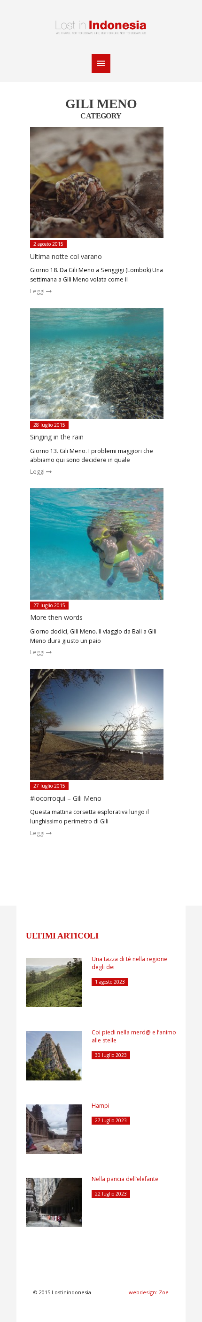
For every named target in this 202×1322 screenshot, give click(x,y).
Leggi (38, 291)
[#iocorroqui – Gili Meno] (101, 724)
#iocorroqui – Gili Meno (65, 798)
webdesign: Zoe (149, 1292)
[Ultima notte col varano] (101, 182)
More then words (56, 617)
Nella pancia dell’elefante (125, 1179)
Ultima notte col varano (66, 256)
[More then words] (101, 544)
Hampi (100, 1106)
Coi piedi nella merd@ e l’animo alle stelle (134, 1036)
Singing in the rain (57, 436)
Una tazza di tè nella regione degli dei (129, 963)
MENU (101, 63)
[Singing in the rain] (101, 363)
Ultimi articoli (62, 935)
